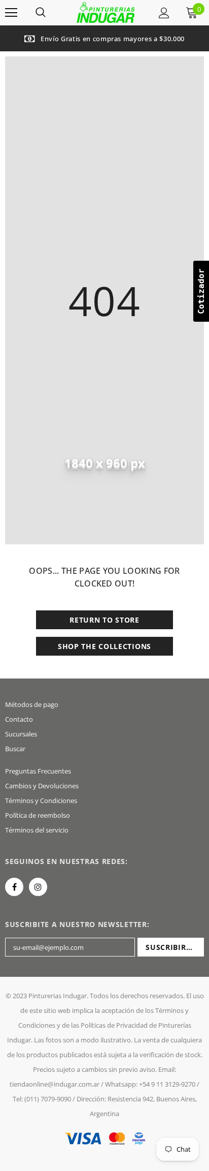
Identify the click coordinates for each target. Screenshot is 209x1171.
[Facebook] (14, 887)
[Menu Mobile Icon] (11, 13)
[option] (104, 38)
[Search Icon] (41, 13)
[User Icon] (164, 13)
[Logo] (105, 12)
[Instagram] (38, 887)
